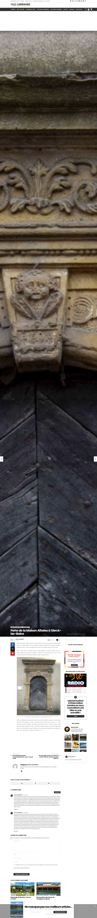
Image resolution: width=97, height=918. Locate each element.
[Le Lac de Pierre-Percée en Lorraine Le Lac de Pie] (83, 744)
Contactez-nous (28, 1)
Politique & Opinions (56, 9)
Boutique (22, 1)
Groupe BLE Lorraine (14, 1)
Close (95, 906)
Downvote (48, 783)
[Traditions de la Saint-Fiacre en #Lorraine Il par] (75, 737)
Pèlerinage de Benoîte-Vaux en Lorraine (20, 898)
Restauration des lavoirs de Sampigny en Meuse (45, 898)
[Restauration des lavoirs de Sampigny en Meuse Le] (83, 737)
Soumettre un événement (38, 1)
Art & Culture (20, 9)
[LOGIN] (88, 9)
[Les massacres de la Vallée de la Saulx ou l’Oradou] (67, 744)
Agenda (13, 9)
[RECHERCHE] (86, 9)
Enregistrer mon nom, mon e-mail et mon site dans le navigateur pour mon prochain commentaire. (36, 864)
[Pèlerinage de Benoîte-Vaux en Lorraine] (22, 889)
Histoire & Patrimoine (43, 9)
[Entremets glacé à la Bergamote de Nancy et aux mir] (75, 744)
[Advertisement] (48, 21)
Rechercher (85, 640)
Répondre (57, 792)
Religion (13, 895)
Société (65, 9)
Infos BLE (71, 9)
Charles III (41, 730)
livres (56, 722)
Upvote (21, 783)
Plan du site (47, 1)
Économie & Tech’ (30, 9)
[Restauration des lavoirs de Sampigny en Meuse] (48, 889)
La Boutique (79, 9)
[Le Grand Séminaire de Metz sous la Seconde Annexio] (67, 737)
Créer (75, 716)
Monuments (26, 893)
